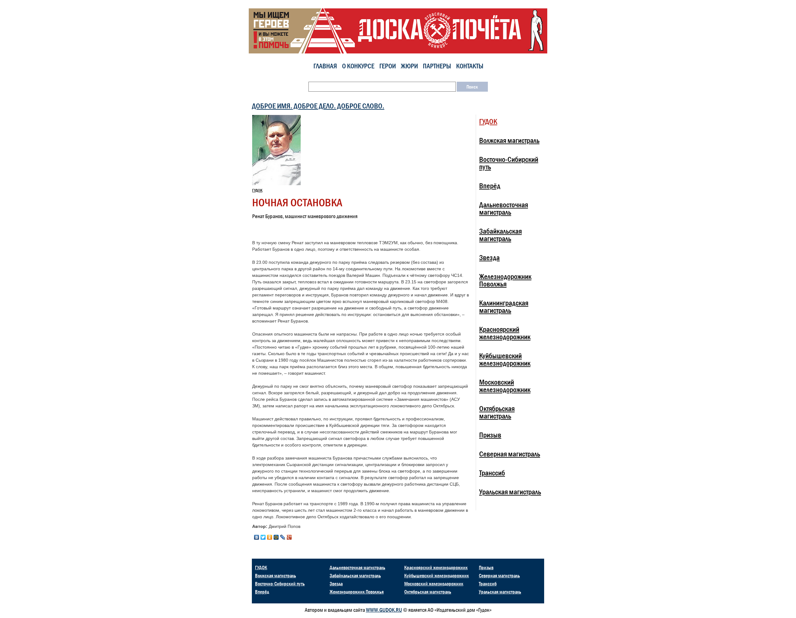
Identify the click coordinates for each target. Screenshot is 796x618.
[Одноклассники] (269, 537)
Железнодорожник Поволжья (505, 280)
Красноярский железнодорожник (504, 333)
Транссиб (492, 473)
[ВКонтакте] (256, 537)
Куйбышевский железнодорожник (504, 359)
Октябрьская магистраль (497, 412)
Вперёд (489, 185)
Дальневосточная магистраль (503, 208)
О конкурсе (358, 66)
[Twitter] (263, 537)
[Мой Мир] (276, 537)
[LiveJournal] (283, 537)
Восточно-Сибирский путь (508, 163)
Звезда (489, 257)
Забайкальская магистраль (500, 235)
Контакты (470, 66)
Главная (325, 66)
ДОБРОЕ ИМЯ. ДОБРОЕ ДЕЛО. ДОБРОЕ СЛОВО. (318, 106)
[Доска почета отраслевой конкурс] (398, 30)
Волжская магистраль (509, 140)
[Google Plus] (289, 537)
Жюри (409, 66)
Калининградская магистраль (503, 306)
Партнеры (437, 66)
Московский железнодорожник (504, 386)
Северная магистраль (509, 454)
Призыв (490, 435)
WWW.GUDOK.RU (384, 610)
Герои (387, 66)
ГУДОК (257, 190)
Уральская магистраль (510, 492)
